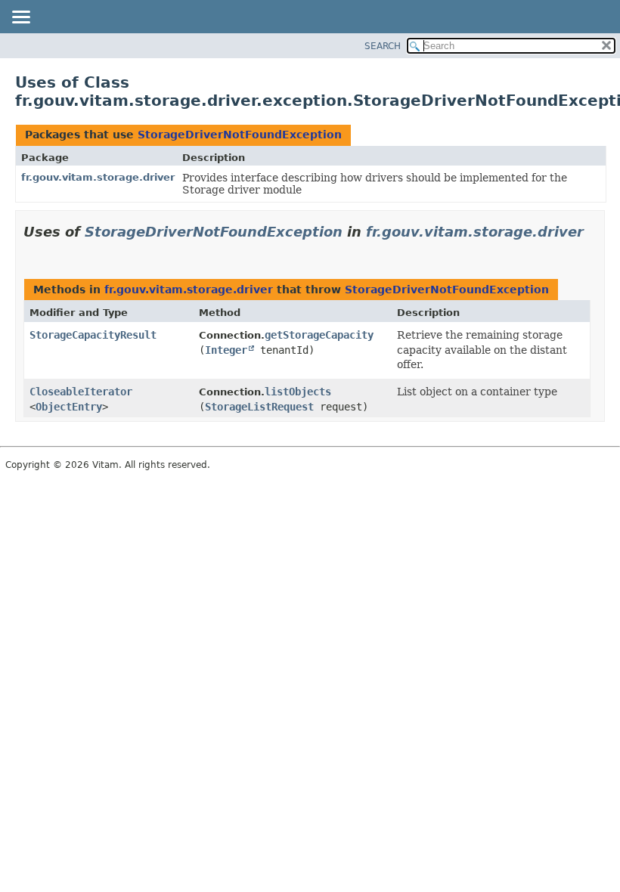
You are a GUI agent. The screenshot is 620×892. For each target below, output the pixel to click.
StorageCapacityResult (93, 335)
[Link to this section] (29, 251)
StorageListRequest (259, 407)
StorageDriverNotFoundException (240, 135)
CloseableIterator (80, 392)
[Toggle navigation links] (20, 18)
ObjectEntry (69, 407)
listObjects (298, 392)
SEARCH (382, 46)
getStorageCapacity (319, 335)
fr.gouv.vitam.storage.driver (98, 177)
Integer (226, 350)
